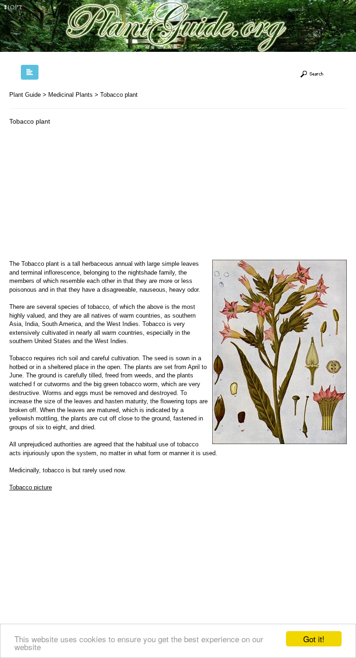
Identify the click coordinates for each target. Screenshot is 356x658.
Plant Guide (25, 94)
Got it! (313, 639)
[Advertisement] (87, 195)
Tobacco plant (119, 94)
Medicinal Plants (70, 94)
